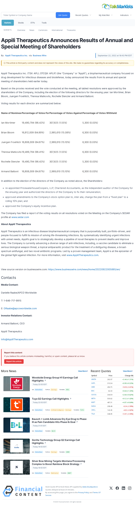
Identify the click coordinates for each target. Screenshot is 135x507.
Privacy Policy (83, 492)
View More (82, 371)
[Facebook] (117, 491)
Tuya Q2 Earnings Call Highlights (51, 398)
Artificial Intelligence (57, 410)
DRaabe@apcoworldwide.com (20, 308)
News (31, 30)
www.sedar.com (20, 217)
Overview (21, 30)
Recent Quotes (81, 15)
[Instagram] (129, 491)
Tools (44, 22)
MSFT (93, 402)
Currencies (42, 30)
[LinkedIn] (123, 491)
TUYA (82, 410)
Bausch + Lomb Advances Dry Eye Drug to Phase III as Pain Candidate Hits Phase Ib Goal (59, 420)
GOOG (93, 395)
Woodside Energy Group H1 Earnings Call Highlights (55, 379)
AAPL (93, 383)
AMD (93, 387)
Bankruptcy (54, 473)
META (93, 398)
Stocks (21, 22)
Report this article (13, 361)
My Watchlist (104, 15)
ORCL (93, 410)
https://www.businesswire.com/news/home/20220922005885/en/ (84, 269)
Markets (7, 22)
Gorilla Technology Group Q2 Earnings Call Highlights (56, 441)
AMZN (93, 379)
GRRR (67, 452)
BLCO (53, 431)
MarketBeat (38, 389)
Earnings (54, 389)
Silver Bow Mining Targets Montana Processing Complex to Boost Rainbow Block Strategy (58, 462)
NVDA (93, 406)
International (57, 30)
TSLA (93, 414)
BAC (93, 391)
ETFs (33, 22)
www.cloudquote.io (90, 487)
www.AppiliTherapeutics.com (82, 255)
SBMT (69, 473)
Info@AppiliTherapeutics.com (17, 339)
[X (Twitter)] (111, 491)
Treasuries (71, 30)
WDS (67, 389)
